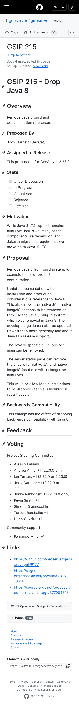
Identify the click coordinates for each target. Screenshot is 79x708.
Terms (11, 681)
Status (50, 681)
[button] (68, 666)
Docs (21, 685)
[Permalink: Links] (4, 548)
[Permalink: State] (4, 172)
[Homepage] (39, 7)
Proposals (17, 635)
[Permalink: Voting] (4, 444)
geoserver (18, 20)
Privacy (23, 681)
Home (14, 631)
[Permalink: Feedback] (4, 430)
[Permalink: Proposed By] (4, 133)
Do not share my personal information (39, 689)
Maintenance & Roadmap (26, 643)
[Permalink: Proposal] (4, 258)
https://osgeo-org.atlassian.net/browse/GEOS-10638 (40, 575)
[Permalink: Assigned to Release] (4, 153)
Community (64, 681)
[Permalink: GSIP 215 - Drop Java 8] (4, 86)
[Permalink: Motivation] (4, 216)
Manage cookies (51, 685)
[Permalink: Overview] (4, 106)
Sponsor (16, 647)
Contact (33, 685)
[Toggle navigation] (7, 7)
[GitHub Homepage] (26, 696)
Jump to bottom (18, 55)
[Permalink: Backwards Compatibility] (4, 405)
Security (37, 681)
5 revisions (40, 66)
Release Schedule (22, 639)
